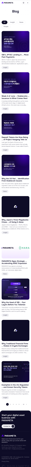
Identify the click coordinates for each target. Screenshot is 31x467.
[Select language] (23, 3)
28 (23, 404)
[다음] (26, 404)
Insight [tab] (12, 22)
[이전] (4, 404)
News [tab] (21, 22)
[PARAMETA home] (7, 3)
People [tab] (6, 26)
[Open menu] (27, 3)
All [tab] (4, 22)
